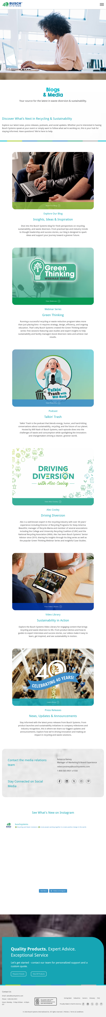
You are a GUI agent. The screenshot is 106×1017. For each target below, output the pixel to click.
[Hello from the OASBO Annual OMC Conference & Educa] (85, 878)
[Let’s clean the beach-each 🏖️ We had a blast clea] (20, 841)
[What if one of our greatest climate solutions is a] (20, 860)
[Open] (102, 4)
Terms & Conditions (76, 1012)
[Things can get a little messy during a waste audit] (20, 878)
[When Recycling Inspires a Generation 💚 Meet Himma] (85, 860)
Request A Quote (19, 974)
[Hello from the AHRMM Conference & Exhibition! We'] (53, 860)
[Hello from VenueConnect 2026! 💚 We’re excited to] (53, 841)
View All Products (39, 974)
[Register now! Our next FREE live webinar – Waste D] (85, 841)
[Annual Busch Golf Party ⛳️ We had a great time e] (53, 878)
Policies (66, 1012)
